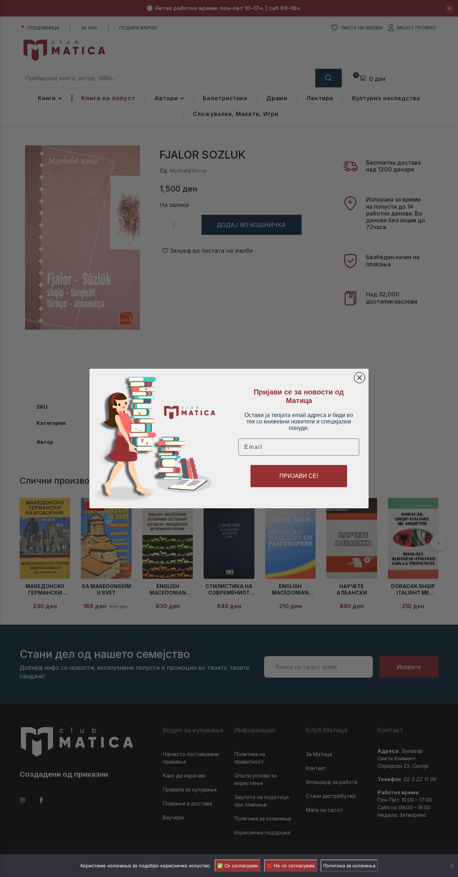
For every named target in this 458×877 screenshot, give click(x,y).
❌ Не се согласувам (291, 865)
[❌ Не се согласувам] (451, 865)
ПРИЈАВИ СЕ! (298, 476)
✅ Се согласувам (237, 865)
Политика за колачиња (349, 865)
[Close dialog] (359, 377)
